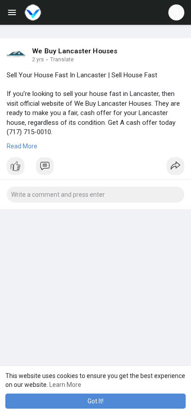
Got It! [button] (95, 401)
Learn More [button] (65, 384)
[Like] (95, 168)
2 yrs (38, 59)
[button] (176, 12)
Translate (62, 59)
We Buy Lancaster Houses (75, 51)
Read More (22, 146)
